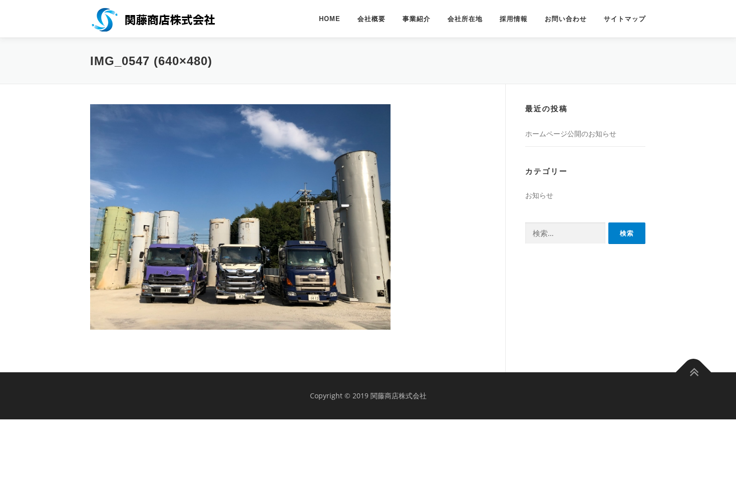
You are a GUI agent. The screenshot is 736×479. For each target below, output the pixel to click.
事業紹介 (417, 19)
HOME (329, 19)
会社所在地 (465, 19)
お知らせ (539, 195)
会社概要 (371, 19)
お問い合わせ (566, 19)
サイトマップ (625, 19)
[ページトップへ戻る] (693, 372)
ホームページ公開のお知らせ (570, 133)
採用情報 (514, 19)
